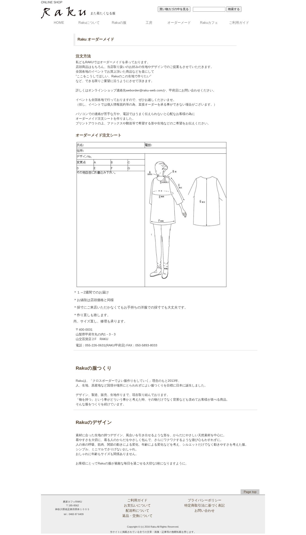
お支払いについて (137, 505)
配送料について (137, 510)
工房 (149, 22)
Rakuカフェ (209, 22)
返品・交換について (137, 516)
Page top (250, 492)
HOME (59, 22)
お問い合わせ (204, 510)
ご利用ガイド (239, 22)
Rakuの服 (119, 22)
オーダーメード (179, 22)
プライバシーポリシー (204, 500)
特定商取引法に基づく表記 (204, 505)
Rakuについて (89, 22)
